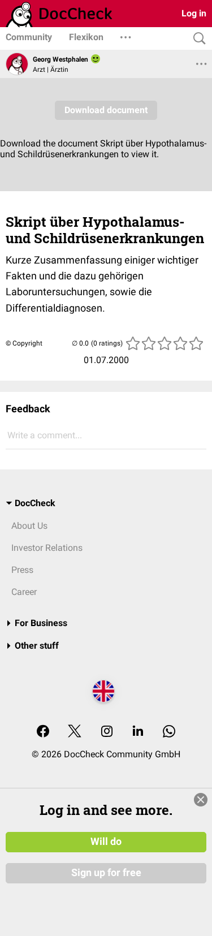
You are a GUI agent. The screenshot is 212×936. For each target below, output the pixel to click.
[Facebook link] (43, 732)
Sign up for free (106, 872)
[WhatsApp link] (169, 732)
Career (24, 591)
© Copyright (24, 343)
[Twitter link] (74, 732)
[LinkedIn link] (138, 732)
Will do (106, 841)
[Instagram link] (107, 732)
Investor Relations (47, 547)
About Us (29, 525)
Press (22, 569)
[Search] (196, 39)
